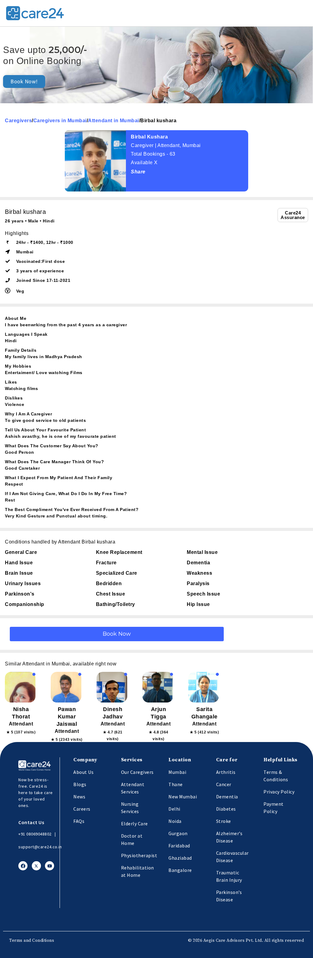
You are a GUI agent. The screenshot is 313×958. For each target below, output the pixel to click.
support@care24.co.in (40, 847)
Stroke (223, 821)
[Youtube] (49, 865)
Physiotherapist (139, 855)
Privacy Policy (278, 792)
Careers (81, 809)
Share (138, 171)
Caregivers (18, 120)
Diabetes (226, 809)
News (79, 796)
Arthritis (226, 772)
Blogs (80, 784)
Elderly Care (134, 823)
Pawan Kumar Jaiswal (67, 716)
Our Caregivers (137, 772)
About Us (83, 772)
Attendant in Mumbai (113, 120)
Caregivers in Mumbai (60, 120)
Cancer (223, 784)
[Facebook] (23, 865)
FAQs (78, 821)
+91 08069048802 (35, 834)
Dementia (227, 796)
